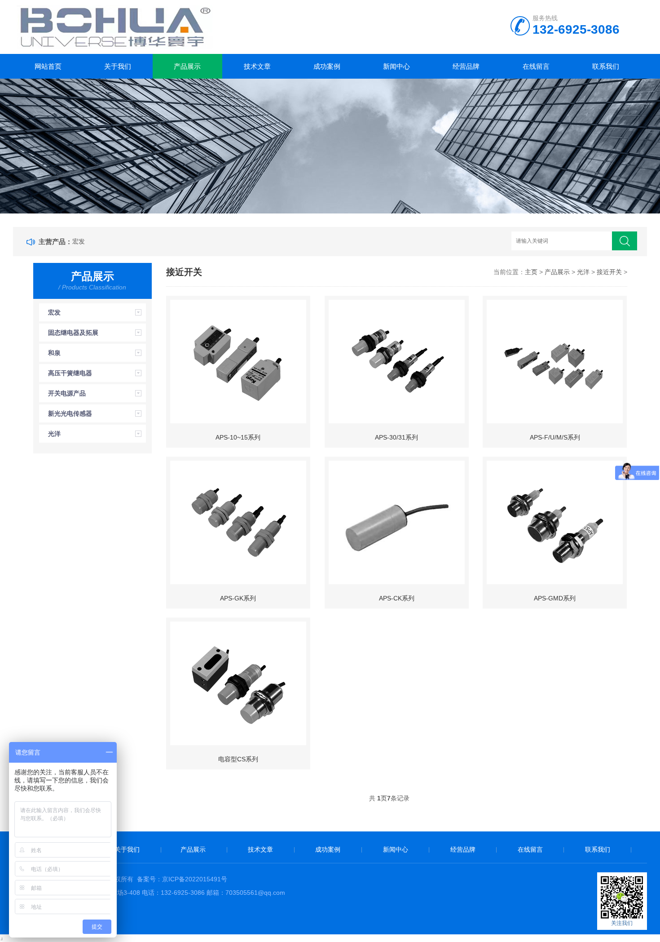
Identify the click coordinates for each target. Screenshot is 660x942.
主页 (531, 271)
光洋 (54, 433)
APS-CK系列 (396, 598)
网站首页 (48, 66)
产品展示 (187, 66)
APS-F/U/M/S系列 (555, 437)
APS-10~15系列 (238, 437)
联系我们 (605, 66)
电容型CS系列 (238, 759)
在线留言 (536, 66)
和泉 (54, 352)
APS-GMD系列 (555, 598)
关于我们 (117, 66)
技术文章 (257, 66)
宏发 (78, 241)
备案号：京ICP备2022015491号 (182, 879)
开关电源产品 (67, 393)
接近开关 (609, 271)
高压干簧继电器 (70, 373)
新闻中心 (396, 66)
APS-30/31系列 (396, 437)
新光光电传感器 (70, 413)
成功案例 (326, 66)
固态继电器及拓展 (73, 332)
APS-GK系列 (238, 598)
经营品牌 (466, 66)
